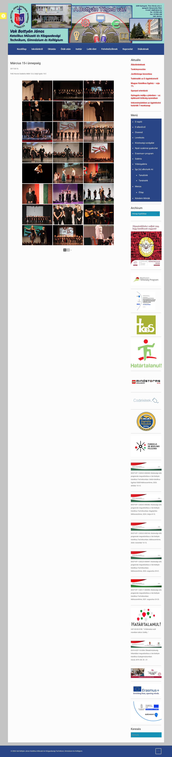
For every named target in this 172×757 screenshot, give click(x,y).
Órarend (139, 132)
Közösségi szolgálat (144, 143)
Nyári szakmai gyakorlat (146, 148)
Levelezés (139, 137)
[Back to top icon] (158, 751)
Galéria (138, 158)
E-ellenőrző (140, 127)
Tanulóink (143, 175)
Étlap (141, 192)
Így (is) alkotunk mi (144, 169)
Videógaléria (141, 164)
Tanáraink (143, 180)
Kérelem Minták (142, 198)
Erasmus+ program (144, 153)
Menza (138, 186)
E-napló (138, 121)
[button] (3, 16)
